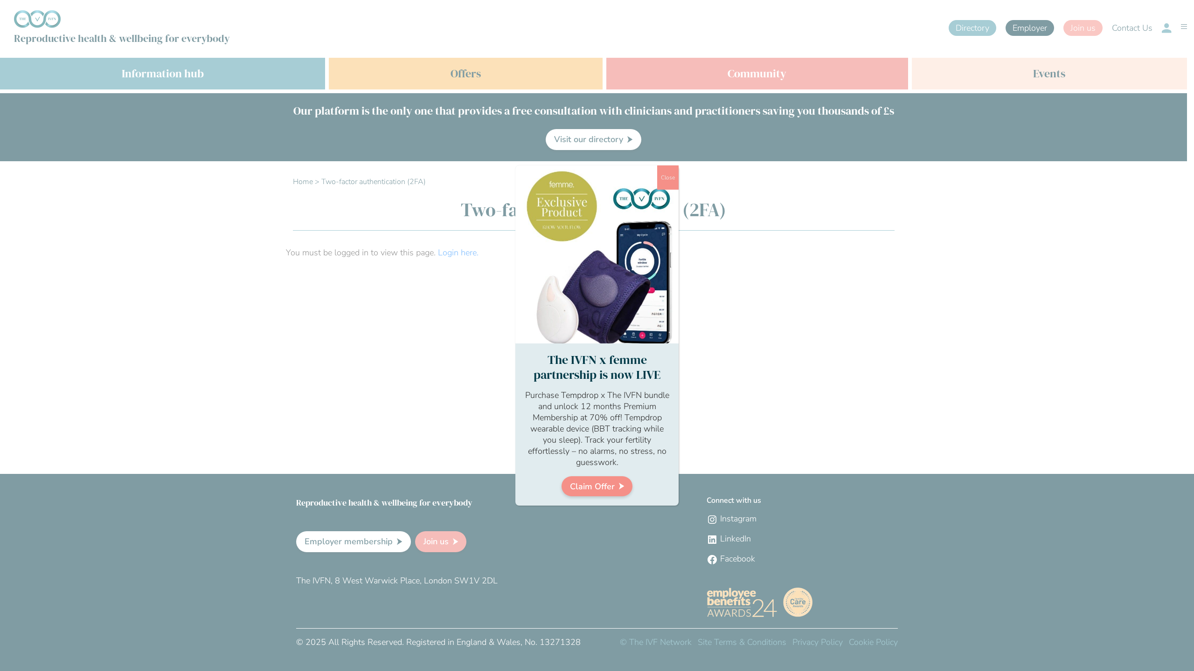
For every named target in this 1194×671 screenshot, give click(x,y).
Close (668, 177)
